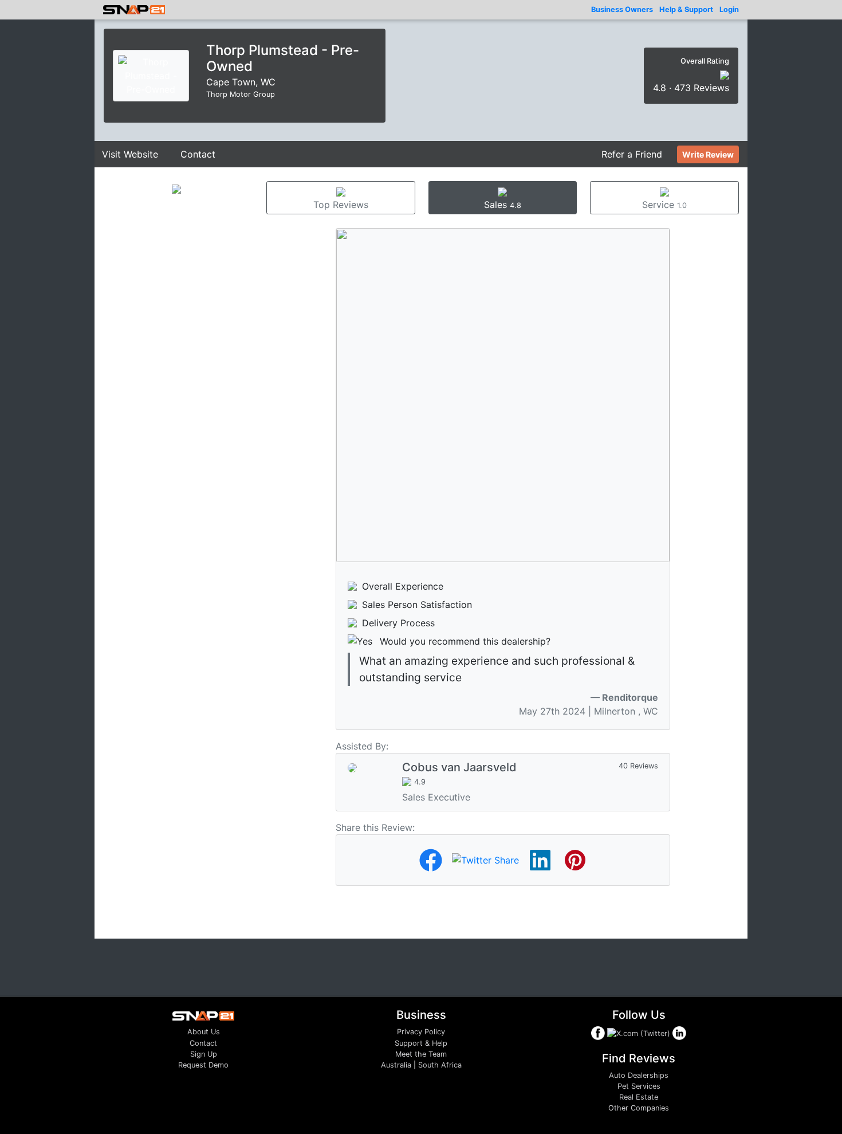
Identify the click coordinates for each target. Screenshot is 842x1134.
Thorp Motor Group (240, 94)
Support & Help (421, 1043)
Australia (396, 1065)
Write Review (708, 154)
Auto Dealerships (638, 1075)
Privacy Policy (421, 1031)
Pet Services (638, 1086)
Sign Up (203, 1054)
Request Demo (203, 1065)
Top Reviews (340, 204)
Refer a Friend (631, 154)
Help (686, 9)
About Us (203, 1031)
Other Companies (638, 1108)
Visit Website (130, 154)
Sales (502, 204)
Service (664, 204)
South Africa (440, 1065)
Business (622, 9)
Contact (197, 154)
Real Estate (638, 1097)
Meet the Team (421, 1054)
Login (729, 9)
